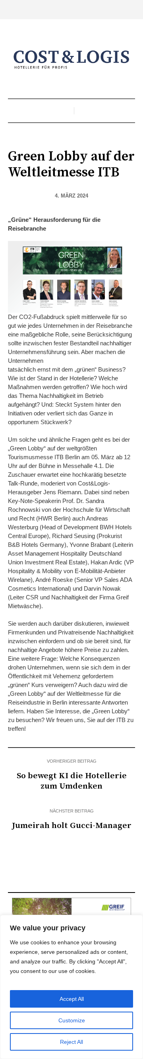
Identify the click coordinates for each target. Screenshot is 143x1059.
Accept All (72, 999)
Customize (71, 1020)
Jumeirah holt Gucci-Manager (71, 825)
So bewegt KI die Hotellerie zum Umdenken (72, 781)
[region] (71, 987)
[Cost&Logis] (71, 59)
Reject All (71, 1042)
